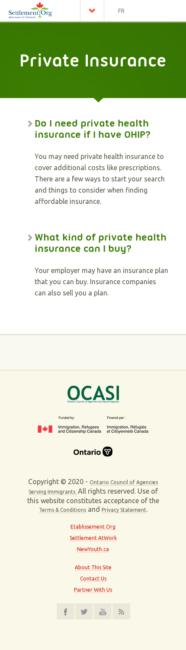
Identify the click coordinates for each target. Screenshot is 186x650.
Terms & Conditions (62, 510)
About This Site (93, 567)
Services (94, 11)
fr (121, 10)
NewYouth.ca (93, 549)
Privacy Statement (124, 510)
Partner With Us (93, 590)
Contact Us (93, 578)
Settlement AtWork (93, 538)
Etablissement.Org (93, 527)
